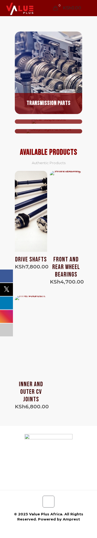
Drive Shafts (31, 259)
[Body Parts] (48, 131)
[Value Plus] (19, 8)
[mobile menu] (89, 8)
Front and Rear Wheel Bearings (66, 267)
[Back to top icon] (48, 502)
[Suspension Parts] (48, 121)
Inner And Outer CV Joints (31, 391)
